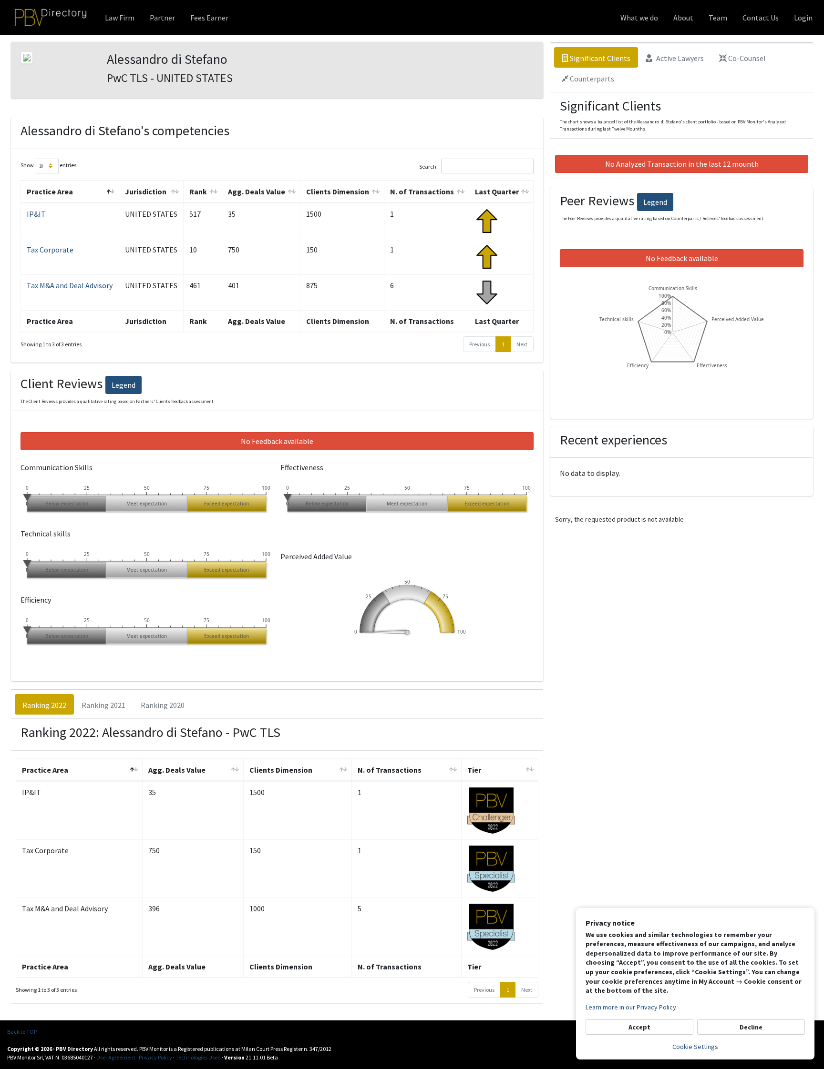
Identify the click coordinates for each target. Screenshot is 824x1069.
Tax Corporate (50, 249)
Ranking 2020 (163, 705)
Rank (198, 191)
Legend (123, 385)
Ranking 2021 (103, 705)
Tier (474, 770)
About (683, 17)
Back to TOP (22, 1031)
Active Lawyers (679, 58)
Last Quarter (497, 191)
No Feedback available (277, 441)
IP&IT (36, 214)
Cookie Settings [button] (695, 1046)
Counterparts (591, 78)
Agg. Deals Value (256, 191)
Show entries (48, 165)
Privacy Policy (155, 1057)
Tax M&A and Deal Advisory (70, 285)
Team (718, 17)
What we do (639, 17)
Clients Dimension (337, 191)
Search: (428, 166)
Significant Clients (599, 58)
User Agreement (115, 1057)
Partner (162, 17)
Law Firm (119, 17)
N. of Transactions (422, 191)
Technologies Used (198, 1057)
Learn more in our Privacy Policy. (632, 1007)
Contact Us (760, 17)
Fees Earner (209, 17)
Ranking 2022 (44, 705)
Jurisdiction (145, 191)
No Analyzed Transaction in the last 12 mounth (682, 164)
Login (803, 17)
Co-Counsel (746, 58)
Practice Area (50, 191)
